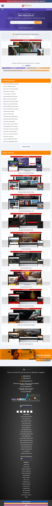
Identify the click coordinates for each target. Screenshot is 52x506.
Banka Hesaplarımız (26, 468)
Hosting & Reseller (26, 484)
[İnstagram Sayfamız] (21, 412)
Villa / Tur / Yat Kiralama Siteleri (11, 133)
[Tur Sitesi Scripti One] (26, 246)
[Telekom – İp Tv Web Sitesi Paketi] (26, 170)
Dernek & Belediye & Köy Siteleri (11, 106)
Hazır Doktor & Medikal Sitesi (26, 433)
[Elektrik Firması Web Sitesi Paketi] (26, 303)
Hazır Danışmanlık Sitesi (26, 444)
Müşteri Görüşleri (26, 501)
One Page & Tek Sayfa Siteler (10, 131)
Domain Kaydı (26, 486)
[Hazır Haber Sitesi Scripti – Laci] (26, 208)
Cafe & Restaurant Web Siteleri (11, 116)
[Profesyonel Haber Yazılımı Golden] (26, 189)
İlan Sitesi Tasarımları (8, 136)
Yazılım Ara (38, 22)
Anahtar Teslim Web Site (26, 453)
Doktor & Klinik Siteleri (9, 113)
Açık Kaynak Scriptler (26, 494)
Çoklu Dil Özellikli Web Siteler (10, 138)
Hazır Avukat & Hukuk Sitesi (26, 440)
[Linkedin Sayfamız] (28, 412)
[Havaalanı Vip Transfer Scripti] (26, 227)
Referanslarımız (26, 481)
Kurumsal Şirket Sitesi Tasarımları (11, 83)
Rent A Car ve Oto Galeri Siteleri (11, 88)
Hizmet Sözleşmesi (26, 471)
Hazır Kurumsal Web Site (26, 416)
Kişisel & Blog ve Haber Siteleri (11, 123)
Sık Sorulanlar (26, 466)
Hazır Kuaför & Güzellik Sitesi (26, 438)
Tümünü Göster (26, 146)
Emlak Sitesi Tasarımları (9, 91)
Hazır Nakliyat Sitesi (26, 436)
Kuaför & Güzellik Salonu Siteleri (11, 108)
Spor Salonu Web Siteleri (9, 121)
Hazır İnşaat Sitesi (26, 427)
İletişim (26, 497)
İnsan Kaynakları (26, 503)
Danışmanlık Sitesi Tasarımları (10, 96)
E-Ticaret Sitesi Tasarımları (10, 93)
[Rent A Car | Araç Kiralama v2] (26, 341)
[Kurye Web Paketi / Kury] (26, 284)
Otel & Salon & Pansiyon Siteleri (11, 101)
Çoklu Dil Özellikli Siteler (26, 446)
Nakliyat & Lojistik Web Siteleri (11, 103)
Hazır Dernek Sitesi (26, 423)
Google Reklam (26, 488)
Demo (39, 68)
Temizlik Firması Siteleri (9, 111)
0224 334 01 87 (27, 378)
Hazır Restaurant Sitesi (26, 429)
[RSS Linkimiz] (31, 412)
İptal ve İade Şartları (26, 473)
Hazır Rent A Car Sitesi (26, 421)
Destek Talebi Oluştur (42, 359)
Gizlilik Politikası (26, 475)
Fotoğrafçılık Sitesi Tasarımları (11, 126)
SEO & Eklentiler (26, 490)
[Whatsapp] (2, 9)
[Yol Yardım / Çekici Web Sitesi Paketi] (26, 322)
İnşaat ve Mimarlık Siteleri (9, 86)
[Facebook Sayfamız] (18, 412)
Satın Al (14, 68)
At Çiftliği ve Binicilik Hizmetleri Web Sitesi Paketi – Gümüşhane (26, 63)
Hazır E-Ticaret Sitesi (26, 425)
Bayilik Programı (26, 477)
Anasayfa (30, 27)
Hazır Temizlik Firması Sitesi (26, 442)
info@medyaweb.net (26, 381)
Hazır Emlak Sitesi (26, 418)
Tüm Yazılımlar (26, 451)
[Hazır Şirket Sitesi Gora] (26, 265)
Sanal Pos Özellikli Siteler (26, 449)
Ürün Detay (27, 70)
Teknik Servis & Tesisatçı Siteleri (11, 128)
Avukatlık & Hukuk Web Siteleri (11, 118)
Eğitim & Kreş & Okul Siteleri (10, 98)
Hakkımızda (26, 464)
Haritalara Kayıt (26, 492)
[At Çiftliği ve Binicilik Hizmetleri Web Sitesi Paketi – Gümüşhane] (26, 49)
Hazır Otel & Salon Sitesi (26, 431)
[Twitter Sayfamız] (24, 412)
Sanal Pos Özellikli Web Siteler (11, 141)
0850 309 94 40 (27, 376)
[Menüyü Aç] (2, 6)
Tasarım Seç (26, 479)
